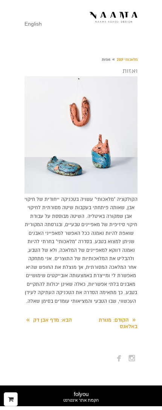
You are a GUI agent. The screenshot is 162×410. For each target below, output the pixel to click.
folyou (81, 396)
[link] (114, 18)
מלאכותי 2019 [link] (127, 59)
